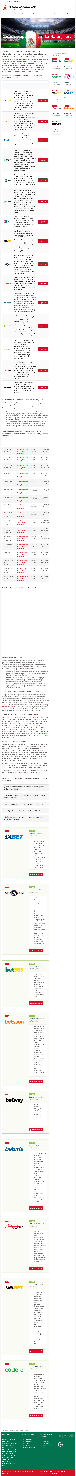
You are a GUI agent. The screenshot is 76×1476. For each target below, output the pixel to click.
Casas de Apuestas (7, 1430)
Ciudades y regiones (45, 14)
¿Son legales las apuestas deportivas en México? (22, 810)
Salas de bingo (29, 1441)
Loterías (27, 1445)
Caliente (6, 513)
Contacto (54, 1473)
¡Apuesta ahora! (35, 874)
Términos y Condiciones (60, 1471)
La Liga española (42, 733)
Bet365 (31, 705)
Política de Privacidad (46, 1471)
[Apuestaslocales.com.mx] (19, 8)
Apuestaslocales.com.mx (19, 59)
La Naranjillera (34, 836)
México (35, 714)
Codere (6, 457)
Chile (44, 1447)
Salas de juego (29, 1439)
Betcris (17, 294)
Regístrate (43, 100)
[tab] (25, 788)
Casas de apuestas (59, 14)
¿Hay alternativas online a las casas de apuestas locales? (25, 804)
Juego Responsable (45, 1473)
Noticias (69, 14)
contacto (21, 772)
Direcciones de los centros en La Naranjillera (22, 451)
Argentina (46, 1443)
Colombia (46, 1441)
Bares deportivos (30, 1447)
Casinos (27, 1443)
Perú (44, 1445)
